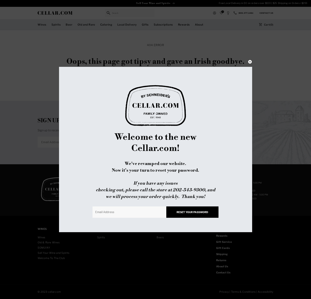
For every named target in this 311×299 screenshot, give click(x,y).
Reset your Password (192, 212)
